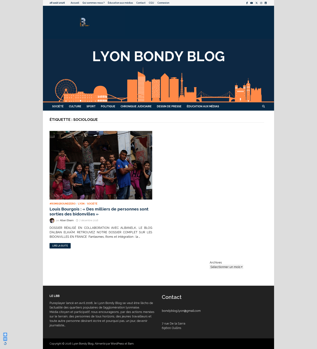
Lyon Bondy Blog (82, 343)
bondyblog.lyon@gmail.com (181, 310)
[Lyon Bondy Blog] (158, 70)
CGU (151, 2)
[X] (257, 2)
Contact (140, 2)
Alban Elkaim (67, 220)
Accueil (75, 2)
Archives (216, 262)
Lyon (81, 203)
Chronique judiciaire (136, 106)
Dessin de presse (169, 106)
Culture (75, 106)
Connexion (163, 2)
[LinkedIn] (265, 2)
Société (58, 106)
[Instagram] (261, 2)
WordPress (117, 343)
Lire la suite (60, 245)
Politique (108, 106)
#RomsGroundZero (62, 203)
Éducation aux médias (120, 2)
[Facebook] (247, 2)
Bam (131, 343)
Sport (91, 106)
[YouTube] (252, 2)
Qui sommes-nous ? (93, 2)
